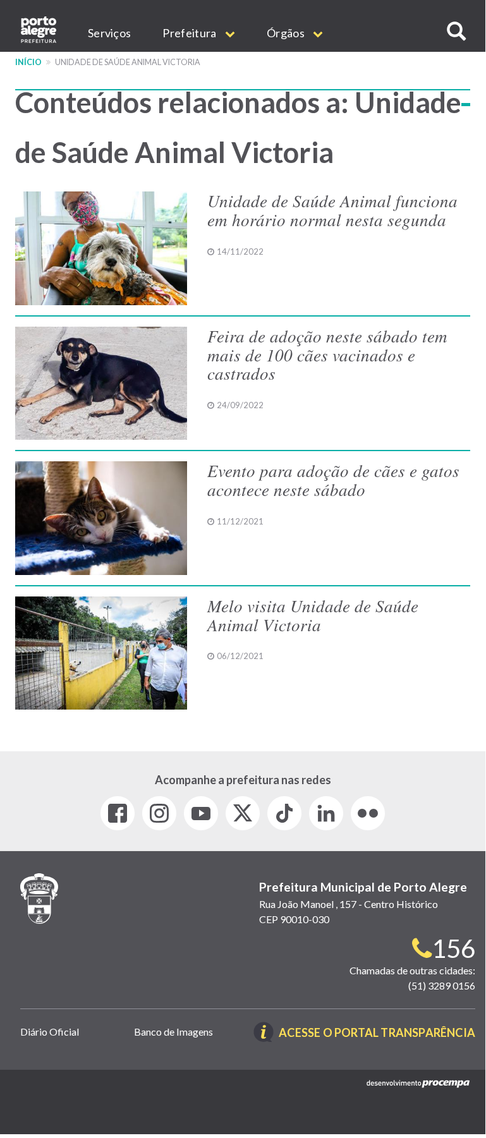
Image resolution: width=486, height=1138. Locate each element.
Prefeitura (190, 33)
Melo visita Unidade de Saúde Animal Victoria (312, 615)
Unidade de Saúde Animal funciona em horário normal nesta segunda (332, 210)
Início (28, 62)
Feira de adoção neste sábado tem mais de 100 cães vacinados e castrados (327, 354)
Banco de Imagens (173, 1032)
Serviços (109, 33)
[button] (456, 31)
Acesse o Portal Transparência (377, 1033)
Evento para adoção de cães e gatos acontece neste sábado (333, 479)
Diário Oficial (49, 1032)
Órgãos (287, 33)
